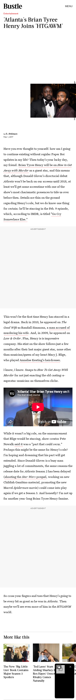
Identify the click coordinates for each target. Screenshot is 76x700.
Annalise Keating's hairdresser (40, 360)
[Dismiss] (70, 667)
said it (18, 444)
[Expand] (59, 667)
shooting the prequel (25, 477)
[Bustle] (13, 6)
